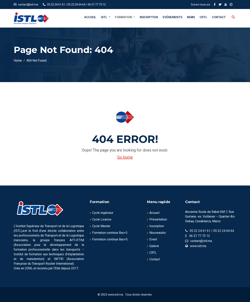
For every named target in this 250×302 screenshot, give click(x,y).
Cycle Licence (101, 219)
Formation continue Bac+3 (110, 233)
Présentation (158, 219)
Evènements (172, 17)
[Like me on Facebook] (214, 4)
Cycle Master (101, 226)
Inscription (149, 17)
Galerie (154, 246)
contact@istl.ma (28, 4)
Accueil (90, 17)
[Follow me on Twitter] (220, 4)
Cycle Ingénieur (102, 213)
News (191, 17)
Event (153, 239)
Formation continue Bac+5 (110, 239)
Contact (219, 17)
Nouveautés (157, 233)
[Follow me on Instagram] (231, 4)
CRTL (203, 17)
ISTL (104, 17)
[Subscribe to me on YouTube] (225, 4)
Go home (125, 157)
